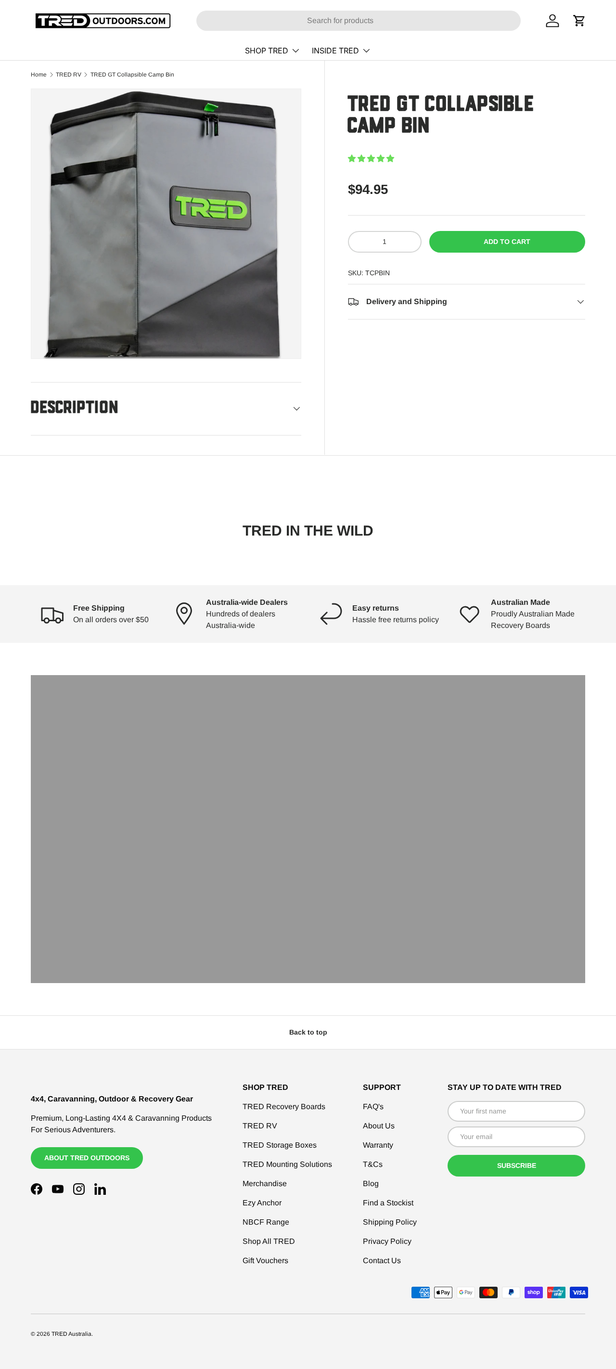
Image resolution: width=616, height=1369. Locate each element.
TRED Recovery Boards (284, 1106)
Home (39, 74)
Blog (371, 1183)
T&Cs (373, 1164)
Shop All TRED (269, 1241)
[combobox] (358, 21)
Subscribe (516, 1165)
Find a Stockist (388, 1203)
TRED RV (68, 74)
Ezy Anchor (262, 1203)
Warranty (378, 1145)
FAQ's (373, 1106)
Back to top (308, 1032)
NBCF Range (266, 1222)
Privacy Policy (387, 1241)
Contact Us (382, 1260)
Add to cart (507, 241)
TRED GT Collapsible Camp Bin (132, 74)
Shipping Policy (390, 1222)
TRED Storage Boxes (280, 1145)
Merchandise (265, 1183)
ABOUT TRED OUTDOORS (86, 1158)
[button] (371, 158)
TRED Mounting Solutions (287, 1164)
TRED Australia (71, 1334)
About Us (379, 1126)
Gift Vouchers (265, 1260)
